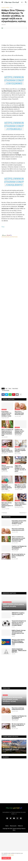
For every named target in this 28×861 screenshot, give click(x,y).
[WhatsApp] (10, 394)
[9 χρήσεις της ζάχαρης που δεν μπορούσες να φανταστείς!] (6, 548)
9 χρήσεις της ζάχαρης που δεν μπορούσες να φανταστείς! (19, 431)
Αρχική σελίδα (5, 7)
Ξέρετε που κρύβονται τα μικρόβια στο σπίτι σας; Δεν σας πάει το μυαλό (20, 468)
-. (7, 235)
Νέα (11, 7)
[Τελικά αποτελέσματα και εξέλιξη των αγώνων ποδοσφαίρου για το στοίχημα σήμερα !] (6, 623)
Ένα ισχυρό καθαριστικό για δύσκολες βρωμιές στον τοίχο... (7, 487)
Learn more (11, 854)
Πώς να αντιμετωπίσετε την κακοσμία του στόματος (7, 467)
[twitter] (10, 818)
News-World (15, 388)
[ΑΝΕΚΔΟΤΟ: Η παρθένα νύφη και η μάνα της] (6, 615)
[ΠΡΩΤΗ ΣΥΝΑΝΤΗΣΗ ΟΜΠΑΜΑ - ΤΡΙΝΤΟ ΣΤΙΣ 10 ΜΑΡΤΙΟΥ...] (6, 651)
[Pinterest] (13, 394)
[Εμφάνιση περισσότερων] (20, 394)
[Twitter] (6, 394)
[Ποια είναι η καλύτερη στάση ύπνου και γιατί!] (6, 531)
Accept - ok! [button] (6, 858)
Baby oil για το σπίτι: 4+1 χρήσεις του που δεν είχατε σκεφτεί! (20, 486)
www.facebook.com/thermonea (10, 236)
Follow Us (20, 825)
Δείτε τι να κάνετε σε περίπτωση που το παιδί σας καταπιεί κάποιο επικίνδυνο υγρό (7, 432)
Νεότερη (4, 512)
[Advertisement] (14, 252)
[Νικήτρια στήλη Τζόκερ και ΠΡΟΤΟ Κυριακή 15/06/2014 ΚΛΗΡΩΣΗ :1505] (6, 642)
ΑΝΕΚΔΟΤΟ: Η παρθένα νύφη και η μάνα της (18, 613)
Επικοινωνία (13, 825)
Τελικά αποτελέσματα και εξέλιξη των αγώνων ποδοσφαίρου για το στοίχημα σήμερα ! (19, 623)
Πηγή (3, 226)
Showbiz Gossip (5, 390)
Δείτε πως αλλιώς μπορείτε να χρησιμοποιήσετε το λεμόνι (7, 505)
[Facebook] (3, 394)
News (10, 388)
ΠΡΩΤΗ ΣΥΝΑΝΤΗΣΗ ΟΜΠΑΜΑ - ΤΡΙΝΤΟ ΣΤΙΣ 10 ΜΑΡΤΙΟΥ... (19, 650)
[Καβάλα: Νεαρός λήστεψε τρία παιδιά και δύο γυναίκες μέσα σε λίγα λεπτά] (6, 633)
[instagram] (17, 818)
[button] (2, 2)
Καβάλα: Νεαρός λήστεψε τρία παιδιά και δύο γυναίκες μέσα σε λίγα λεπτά (19, 632)
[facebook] (7, 818)
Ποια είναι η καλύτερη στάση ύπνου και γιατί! (19, 413)
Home (6, 825)
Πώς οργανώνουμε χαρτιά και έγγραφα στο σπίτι (20, 450)
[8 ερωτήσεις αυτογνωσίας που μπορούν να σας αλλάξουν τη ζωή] (6, 523)
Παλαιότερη (22, 512)
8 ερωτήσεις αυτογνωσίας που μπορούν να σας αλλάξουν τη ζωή (6, 414)
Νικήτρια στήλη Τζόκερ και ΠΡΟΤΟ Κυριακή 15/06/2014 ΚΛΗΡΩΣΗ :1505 (18, 642)
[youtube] (14, 818)
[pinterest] (21, 818)
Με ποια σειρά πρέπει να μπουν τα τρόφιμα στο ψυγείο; (7, 450)
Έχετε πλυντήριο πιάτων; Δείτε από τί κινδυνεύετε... (20, 504)
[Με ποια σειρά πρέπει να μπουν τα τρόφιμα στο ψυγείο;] (6, 556)
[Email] (17, 394)
